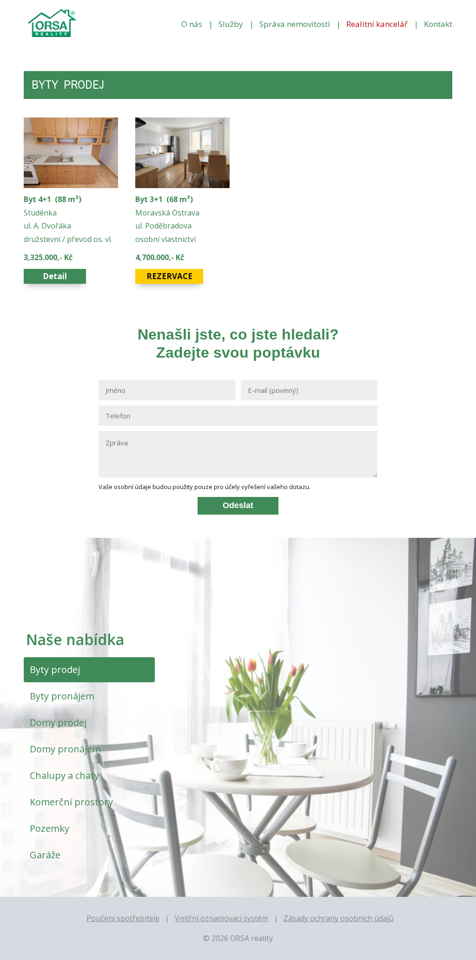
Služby (230, 24)
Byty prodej (55, 669)
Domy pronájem (65, 749)
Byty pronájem (62, 696)
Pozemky (49, 828)
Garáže (45, 855)
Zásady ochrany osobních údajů (339, 918)
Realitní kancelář (377, 24)
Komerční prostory (71, 802)
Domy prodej (58, 722)
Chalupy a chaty (64, 775)
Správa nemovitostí (294, 24)
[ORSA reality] (51, 24)
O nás (191, 24)
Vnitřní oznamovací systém (221, 918)
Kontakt (438, 24)
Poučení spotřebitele (122, 918)
